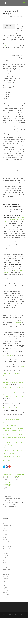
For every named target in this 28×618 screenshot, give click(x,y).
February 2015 (6, 541)
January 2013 (6, 595)
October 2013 (6, 576)
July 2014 (5, 558)
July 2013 (5, 583)
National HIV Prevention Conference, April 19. (13, 408)
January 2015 (6, 544)
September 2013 (7, 578)
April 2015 (5, 537)
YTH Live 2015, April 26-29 (9, 453)
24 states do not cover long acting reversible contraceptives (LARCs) (14, 219)
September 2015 (7, 525)
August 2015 (6, 528)
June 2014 (5, 560)
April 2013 (5, 590)
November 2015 (7, 521)
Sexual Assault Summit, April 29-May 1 (12, 456)
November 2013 (7, 574)
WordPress (14, 616)
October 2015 (6, 523)
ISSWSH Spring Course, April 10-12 (11, 425)
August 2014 (6, 555)
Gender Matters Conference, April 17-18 (12, 435)
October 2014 (6, 551)
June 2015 (5, 532)
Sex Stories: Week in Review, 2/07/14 (19, 475)
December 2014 (7, 546)
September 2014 (7, 553)
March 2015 (6, 539)
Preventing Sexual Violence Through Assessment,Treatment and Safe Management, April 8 (11, 421)
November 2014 (7, 548)
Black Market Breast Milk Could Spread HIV (13, 378)
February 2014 (6, 569)
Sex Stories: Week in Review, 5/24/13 (8, 475)
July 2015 (5, 530)
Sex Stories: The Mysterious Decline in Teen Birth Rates (7, 484)
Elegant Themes (13, 614)
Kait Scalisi (6, 16)
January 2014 (6, 571)
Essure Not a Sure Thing (8, 502)
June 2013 (5, 585)
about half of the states (9, 250)
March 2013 (6, 592)
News (18, 16)
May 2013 (5, 588)
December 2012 (7, 597)
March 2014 (6, 567)
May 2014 (5, 562)
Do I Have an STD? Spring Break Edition (12, 392)
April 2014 (5, 565)
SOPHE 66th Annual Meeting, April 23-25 (12, 450)
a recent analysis (15, 347)
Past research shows (17, 322)
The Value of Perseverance (9, 513)
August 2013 (6, 581)
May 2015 (5, 535)
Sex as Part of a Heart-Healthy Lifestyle (12, 509)
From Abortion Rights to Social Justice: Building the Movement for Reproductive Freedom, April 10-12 (14, 430)
